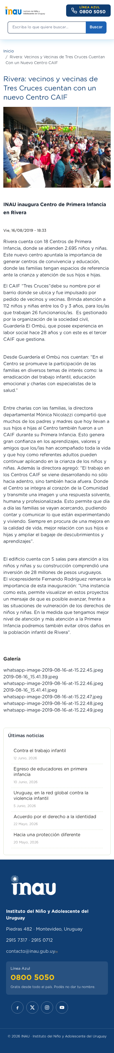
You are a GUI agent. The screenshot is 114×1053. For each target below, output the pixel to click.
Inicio (8, 51)
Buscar (96, 27)
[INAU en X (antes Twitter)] (32, 1007)
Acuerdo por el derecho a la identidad (55, 817)
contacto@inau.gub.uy (30, 951)
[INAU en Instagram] (47, 1007)
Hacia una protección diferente (47, 835)
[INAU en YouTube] (62, 1007)
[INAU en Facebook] (17, 1007)
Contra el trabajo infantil (40, 751)
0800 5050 (33, 977)
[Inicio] (24, 10)
